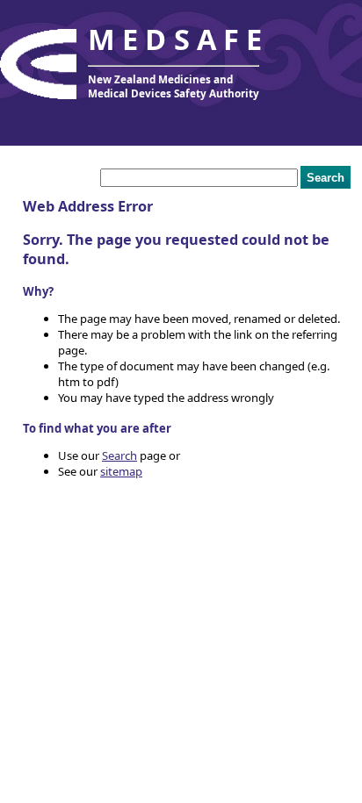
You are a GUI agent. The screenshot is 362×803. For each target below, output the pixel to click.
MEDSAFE (178, 39)
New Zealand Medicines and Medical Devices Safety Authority (173, 86)
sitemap (121, 471)
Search (119, 455)
